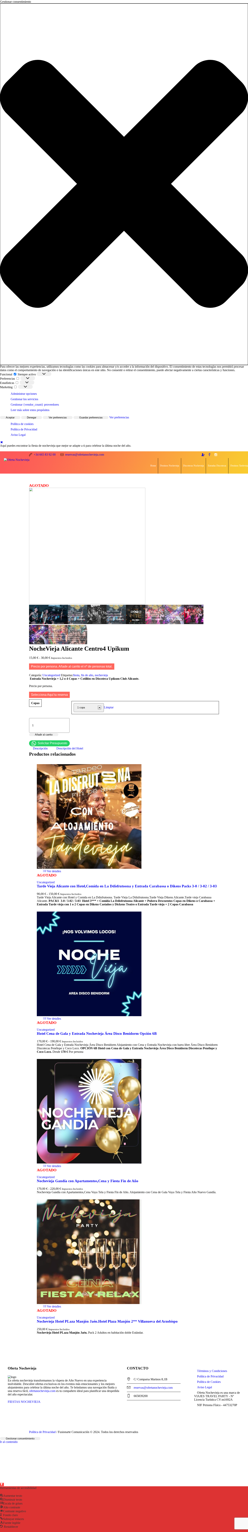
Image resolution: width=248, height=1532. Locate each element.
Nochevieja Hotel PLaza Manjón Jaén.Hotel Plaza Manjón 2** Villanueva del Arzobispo (107, 1321)
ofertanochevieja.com (42, 1391)
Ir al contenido (9, 1441)
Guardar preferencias (91, 417)
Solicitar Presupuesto (52, 743)
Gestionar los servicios (24, 399)
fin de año (87, 675)
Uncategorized (51, 675)
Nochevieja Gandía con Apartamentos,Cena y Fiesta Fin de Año (87, 1181)
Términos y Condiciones (212, 1371)
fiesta (76, 675)
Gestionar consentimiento (20, 1438)
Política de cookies (22, 424)
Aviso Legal (18, 434)
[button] (124, 184)
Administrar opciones (24, 393)
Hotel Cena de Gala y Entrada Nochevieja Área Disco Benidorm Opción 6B (97, 1033)
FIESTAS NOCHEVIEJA (24, 1401)
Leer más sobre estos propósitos (30, 410)
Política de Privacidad (24, 429)
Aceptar (10, 417)
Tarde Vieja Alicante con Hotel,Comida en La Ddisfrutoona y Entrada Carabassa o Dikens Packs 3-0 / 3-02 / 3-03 (127, 886)
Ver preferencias (58, 417)
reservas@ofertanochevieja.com (153, 1387)
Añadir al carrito (44, 734)
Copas (35, 703)
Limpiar (109, 707)
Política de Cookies (209, 1381)
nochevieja (101, 675)
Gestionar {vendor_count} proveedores (35, 404)
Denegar (31, 417)
